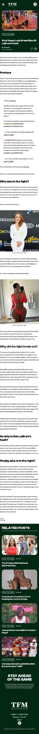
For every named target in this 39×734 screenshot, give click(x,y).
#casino (13, 101)
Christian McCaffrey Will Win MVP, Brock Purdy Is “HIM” (18, 665)
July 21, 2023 (9, 135)
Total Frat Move (8, 34)
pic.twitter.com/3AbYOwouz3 (13, 126)
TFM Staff (7, 47)
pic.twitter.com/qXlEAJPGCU (13, 153)
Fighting (2, 520)
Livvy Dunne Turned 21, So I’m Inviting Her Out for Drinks (16, 598)
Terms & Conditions (19, 714)
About (19, 720)
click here (31, 81)
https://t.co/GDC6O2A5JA (14, 124)
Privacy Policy (19, 717)
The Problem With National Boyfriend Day (15, 564)
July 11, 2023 (8, 162)
